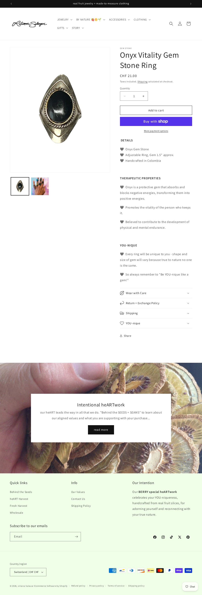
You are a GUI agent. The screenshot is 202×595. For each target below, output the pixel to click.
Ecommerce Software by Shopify (50, 586)
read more (101, 430)
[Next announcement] (190, 4)
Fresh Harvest (18, 506)
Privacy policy (96, 585)
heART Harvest (19, 499)
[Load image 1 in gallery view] (20, 186)
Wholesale (16, 512)
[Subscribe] (76, 536)
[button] (64, 19)
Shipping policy (136, 585)
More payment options (156, 130)
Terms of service (116, 585)
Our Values (78, 492)
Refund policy (78, 585)
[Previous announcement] (11, 4)
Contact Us (78, 499)
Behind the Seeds (21, 492)
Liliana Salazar (26, 586)
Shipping (142, 81)
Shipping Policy (81, 506)
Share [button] (127, 335)
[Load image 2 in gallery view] (40, 186)
